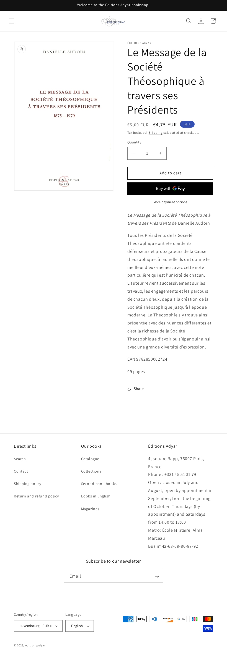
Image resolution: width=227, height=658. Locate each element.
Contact (21, 471)
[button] (12, 21)
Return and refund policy (36, 496)
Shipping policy (27, 483)
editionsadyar (35, 645)
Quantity (134, 142)
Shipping (156, 132)
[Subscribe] (157, 576)
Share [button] (139, 388)
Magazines (90, 508)
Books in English (96, 496)
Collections (91, 471)
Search (20, 458)
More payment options (170, 202)
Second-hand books (99, 483)
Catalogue (90, 458)
